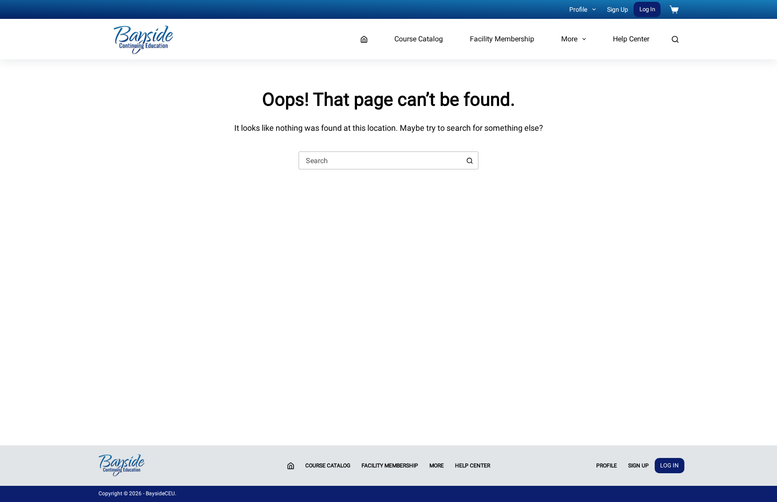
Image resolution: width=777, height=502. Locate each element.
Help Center (631, 39)
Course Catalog (418, 39)
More (569, 39)
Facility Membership (502, 39)
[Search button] (469, 160)
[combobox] (380, 160)
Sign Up (617, 9)
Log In (647, 9)
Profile (578, 9)
